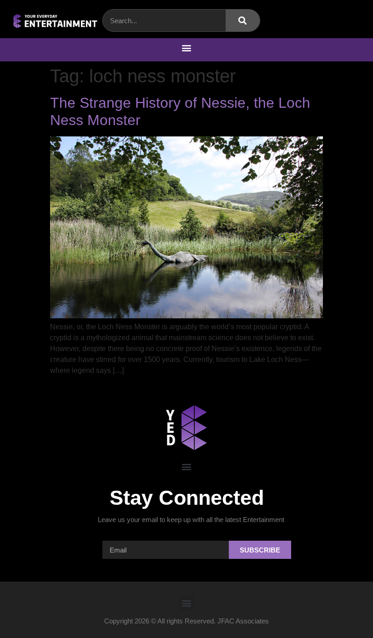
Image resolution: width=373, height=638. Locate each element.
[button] (186, 47)
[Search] (243, 20)
